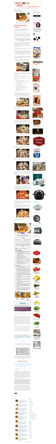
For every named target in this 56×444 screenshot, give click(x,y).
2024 (30, 420)
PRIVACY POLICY (24, 8)
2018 (30, 426)
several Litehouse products (18, 173)
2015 (30, 429)
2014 (30, 430)
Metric (22, 250)
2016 (30, 428)
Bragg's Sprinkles (26, 186)
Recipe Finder (35, 8)
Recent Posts (32, 8)
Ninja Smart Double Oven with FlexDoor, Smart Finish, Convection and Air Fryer (37, 226)
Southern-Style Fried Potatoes (21, 433)
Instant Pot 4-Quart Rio (35, 188)
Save (14, 223)
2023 (30, 421)
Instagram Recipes (28, 8)
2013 (30, 431)
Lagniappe (15, 8)
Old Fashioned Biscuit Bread (21, 437)
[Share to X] (24, 335)
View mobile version (22, 341)
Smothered (18, 337)
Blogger (29, 442)
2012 (30, 432)
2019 (30, 425)
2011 (30, 433)
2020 (30, 424)
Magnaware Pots (34, 172)
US (20, 250)
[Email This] (23, 335)
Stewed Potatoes (21, 337)
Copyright (21, 8)
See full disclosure (26, 344)
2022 (30, 422)
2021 (30, 423)
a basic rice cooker (23, 44)
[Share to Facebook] (25, 335)
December (31, 401)
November (31, 402)
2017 (30, 427)
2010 (30, 434)
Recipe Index (18, 8)
